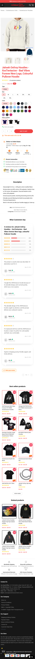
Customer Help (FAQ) (6, 627)
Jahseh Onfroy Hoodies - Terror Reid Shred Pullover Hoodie (25, 521)
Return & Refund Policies (7, 622)
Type (3, 86)
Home (2, 10)
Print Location (6, 117)
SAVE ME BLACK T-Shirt (8, 483)
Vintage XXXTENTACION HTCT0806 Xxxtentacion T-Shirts (26, 407)
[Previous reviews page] (23, 374)
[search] (30, 5)
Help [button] (32, 656)
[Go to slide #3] (26, 61)
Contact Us (4, 624)
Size (3, 92)
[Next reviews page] (31, 374)
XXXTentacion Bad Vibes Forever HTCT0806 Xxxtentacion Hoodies (8, 407)
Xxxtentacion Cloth (12, 10)
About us (3, 600)
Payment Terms (5, 619)
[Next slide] (31, 34)
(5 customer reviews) (15, 80)
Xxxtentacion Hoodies (26, 10)
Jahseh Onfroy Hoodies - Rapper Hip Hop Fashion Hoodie (8, 521)
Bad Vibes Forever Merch (20, 210)
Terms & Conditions (6, 602)
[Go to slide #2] (17, 61)
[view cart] (33, 5)
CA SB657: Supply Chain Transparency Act (12, 609)
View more (17, 493)
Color (3, 100)
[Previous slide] (3, 34)
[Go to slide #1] (9, 61)
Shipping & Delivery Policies (8, 617)
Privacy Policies (5, 605)
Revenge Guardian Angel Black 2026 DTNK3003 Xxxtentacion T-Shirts (8, 434)
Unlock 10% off (3, 651)
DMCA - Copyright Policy (7, 607)
